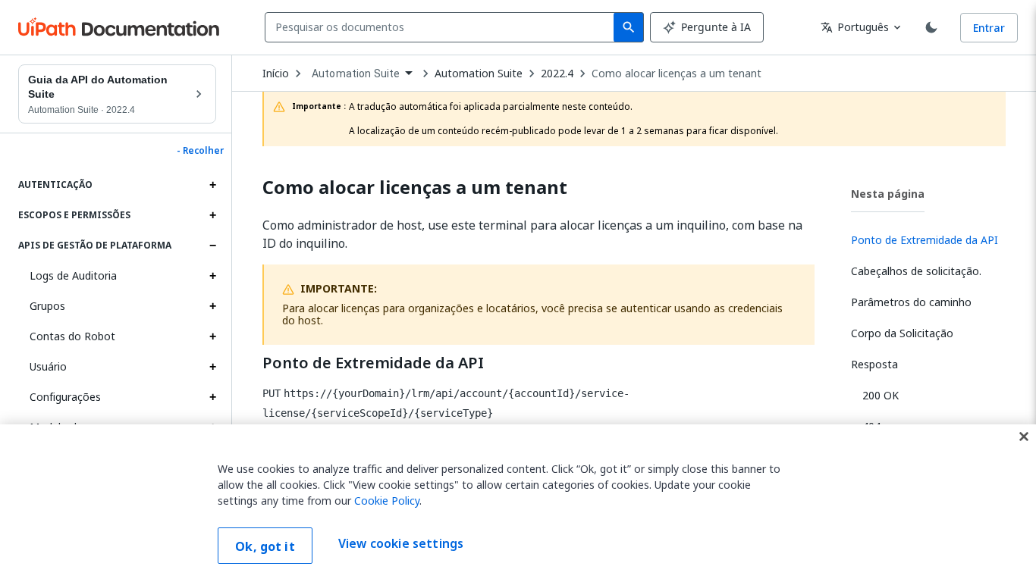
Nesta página (888, 194)
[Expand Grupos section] (212, 306)
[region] (518, 503)
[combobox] (443, 27)
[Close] (1023, 436)
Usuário (48, 366)
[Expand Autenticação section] (212, 185)
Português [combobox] (855, 27)
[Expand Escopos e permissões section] (212, 215)
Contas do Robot (72, 336)
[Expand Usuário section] (212, 367)
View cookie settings (400, 544)
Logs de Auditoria (73, 275)
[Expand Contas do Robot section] (212, 336)
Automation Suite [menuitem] (356, 73)
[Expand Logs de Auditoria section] (212, 276)
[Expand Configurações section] (212, 397)
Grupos (47, 306)
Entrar (989, 28)
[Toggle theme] (931, 27)
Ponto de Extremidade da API (373, 363)
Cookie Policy (386, 500)
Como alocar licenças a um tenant (676, 73)
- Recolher (200, 151)
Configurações (65, 397)
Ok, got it (265, 546)
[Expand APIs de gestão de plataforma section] (212, 245)
